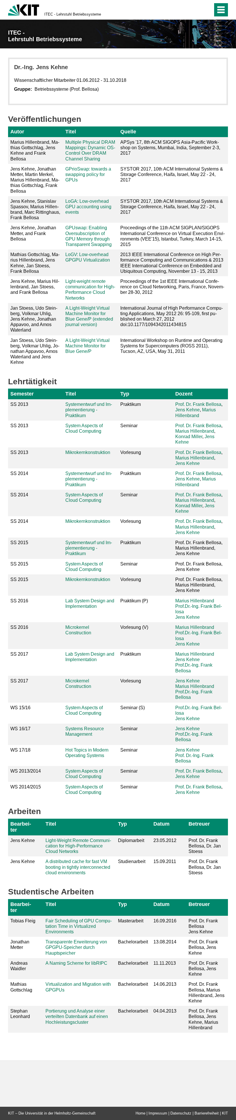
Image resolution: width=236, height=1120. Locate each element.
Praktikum (130, 404)
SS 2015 (19, 542)
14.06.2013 (164, 984)
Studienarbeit (131, 861)
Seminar (129, 425)
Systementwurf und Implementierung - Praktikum (88, 410)
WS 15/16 (20, 707)
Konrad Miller (188, 436)
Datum (161, 824)
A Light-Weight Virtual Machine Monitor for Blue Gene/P (87, 346)
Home (140, 1113)
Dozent (184, 394)
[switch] (196, 10)
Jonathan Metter (19, 944)
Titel (70, 132)
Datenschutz (180, 1113)
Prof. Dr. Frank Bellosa (198, 404)
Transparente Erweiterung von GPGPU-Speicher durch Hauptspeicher (76, 947)
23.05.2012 (164, 840)
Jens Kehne (187, 409)
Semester (22, 394)
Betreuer (199, 824)
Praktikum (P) (134, 600)
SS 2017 (19, 654)
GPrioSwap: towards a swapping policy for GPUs (88, 174)
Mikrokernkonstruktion (87, 452)
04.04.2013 (164, 1011)
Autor (17, 132)
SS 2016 (19, 600)
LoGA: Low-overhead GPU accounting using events (88, 207)
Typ (124, 394)
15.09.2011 (164, 861)
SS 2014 (19, 473)
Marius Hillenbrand (194, 431)
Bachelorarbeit (133, 941)
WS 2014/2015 (25, 786)
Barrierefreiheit (207, 1113)
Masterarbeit (130, 920)
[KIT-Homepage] (23, 9)
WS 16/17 (20, 728)
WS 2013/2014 (25, 771)
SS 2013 (19, 404)
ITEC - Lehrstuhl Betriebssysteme (72, 14)
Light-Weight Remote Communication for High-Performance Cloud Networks (78, 846)
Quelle (128, 132)
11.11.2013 (164, 963)
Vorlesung (130, 452)
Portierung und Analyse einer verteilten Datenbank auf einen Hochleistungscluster (76, 1016)
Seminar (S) (132, 707)
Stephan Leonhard (20, 1014)
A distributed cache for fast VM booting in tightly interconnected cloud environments (77, 867)
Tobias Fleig (22, 920)
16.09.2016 (164, 920)
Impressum (158, 1113)
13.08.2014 (164, 941)
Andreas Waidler (19, 966)
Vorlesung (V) (134, 627)
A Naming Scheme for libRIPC (76, 963)
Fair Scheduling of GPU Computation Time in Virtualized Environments (78, 926)
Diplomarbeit (131, 840)
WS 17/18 (20, 750)
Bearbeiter (20, 827)
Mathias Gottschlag (21, 987)
